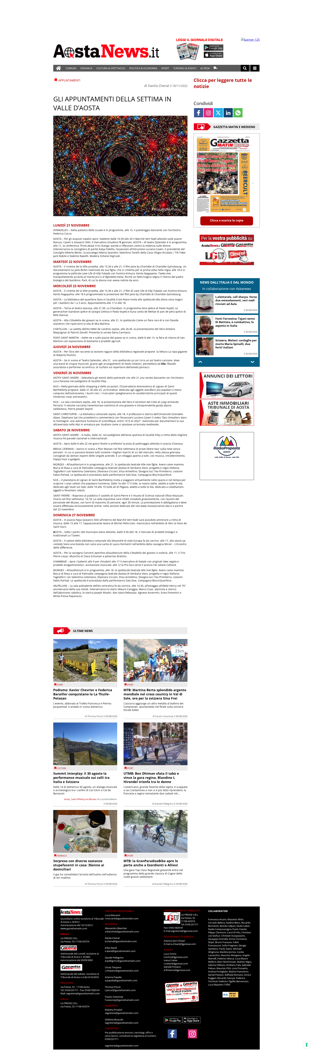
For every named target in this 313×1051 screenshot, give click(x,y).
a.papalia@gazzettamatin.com (121, 980)
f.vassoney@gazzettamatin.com (122, 1000)
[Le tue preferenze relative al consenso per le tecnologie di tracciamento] (306, 1044)
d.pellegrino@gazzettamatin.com (122, 960)
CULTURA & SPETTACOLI (110, 68)
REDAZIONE (66, 982)
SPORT (165, 68)
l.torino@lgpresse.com (176, 957)
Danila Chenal (158, 85)
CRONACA (86, 68)
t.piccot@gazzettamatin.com (120, 990)
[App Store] (214, 55)
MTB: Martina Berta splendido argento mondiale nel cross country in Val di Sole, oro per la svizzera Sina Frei (155, 694)
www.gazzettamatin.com (73, 928)
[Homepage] (58, 68)
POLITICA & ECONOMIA (143, 68)
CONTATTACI (112, 1028)
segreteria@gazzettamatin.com (83, 993)
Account (168, 949)
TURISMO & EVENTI (184, 68)
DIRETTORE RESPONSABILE (119, 911)
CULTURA (61, 768)
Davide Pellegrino (164, 803)
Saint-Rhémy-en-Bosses (84, 799)
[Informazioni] (215, 68)
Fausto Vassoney (164, 716)
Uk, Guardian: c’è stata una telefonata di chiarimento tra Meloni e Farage (235, 322)
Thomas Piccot (95, 716)
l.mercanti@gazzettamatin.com (121, 918)
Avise (67, 799)
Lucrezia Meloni (108, 799)
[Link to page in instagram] (208, 112)
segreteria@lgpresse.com (184, 931)
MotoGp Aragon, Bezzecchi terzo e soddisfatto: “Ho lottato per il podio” (233, 343)
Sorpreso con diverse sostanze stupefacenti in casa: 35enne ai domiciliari (78, 865)
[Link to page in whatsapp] (238, 112)
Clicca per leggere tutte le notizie (223, 83)
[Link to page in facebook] (198, 112)
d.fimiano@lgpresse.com (177, 970)
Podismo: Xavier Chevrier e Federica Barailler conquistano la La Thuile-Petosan (82, 694)
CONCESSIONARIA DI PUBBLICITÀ (182, 910)
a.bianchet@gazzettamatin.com (122, 931)
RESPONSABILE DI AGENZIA (178, 936)
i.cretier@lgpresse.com (176, 963)
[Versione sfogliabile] (188, 49)
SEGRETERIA (111, 1005)
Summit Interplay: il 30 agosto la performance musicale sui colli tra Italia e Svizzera (81, 777)
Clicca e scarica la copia (226, 220)
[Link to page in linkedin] (228, 112)
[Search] (245, 68)
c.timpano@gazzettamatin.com (122, 970)
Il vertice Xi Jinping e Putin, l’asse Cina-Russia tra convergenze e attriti (234, 300)
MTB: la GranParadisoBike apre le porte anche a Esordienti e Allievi (151, 863)
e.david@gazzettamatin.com (120, 951)
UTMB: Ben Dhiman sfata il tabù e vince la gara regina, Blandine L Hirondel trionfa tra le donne (151, 777)
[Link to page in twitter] (218, 112)
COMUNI (71, 68)
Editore (64, 934)
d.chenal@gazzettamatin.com (121, 941)
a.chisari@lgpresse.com (183, 944)
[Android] (214, 48)
